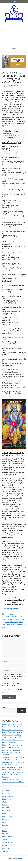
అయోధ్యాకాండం (7, 91)
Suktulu (4, 839)
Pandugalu (5, 819)
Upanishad (5, 848)
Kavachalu (5, 808)
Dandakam (5, 805)
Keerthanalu (6, 810)
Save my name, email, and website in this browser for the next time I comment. (14, 677)
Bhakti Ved (19, 858)
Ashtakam (5, 790)
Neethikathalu (7, 816)
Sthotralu (5, 834)
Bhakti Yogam (9, 614)
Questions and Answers (10, 828)
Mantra (4, 813)
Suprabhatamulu (7, 842)
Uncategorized (7, 845)
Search (4, 707)
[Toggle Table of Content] (22, 131)
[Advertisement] (14, 35)
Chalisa (4, 802)
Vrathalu (5, 851)
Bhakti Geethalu (7, 796)
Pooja (4, 822)
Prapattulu (5, 825)
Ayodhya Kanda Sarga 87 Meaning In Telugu (14, 136)
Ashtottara (6, 793)
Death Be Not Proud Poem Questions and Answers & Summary (11, 752)
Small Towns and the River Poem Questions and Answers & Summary (13, 775)
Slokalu (4, 831)
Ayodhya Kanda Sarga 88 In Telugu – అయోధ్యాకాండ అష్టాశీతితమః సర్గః (13, 624)
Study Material (7, 836)
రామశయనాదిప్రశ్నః (9, 133)
